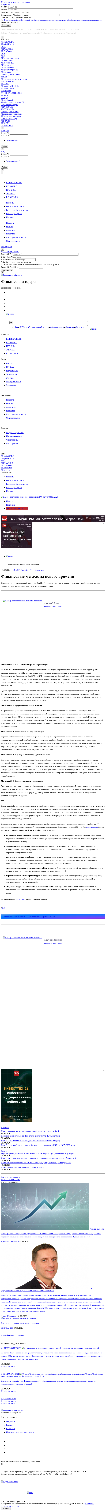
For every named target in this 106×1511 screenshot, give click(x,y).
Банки (17, 327)
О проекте (10, 1421)
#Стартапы (6, 91)
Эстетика (80, 327)
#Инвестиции (7, 60)
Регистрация (6, 247)
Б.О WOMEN (12, 197)
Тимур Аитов (7, 1328)
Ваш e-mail (6, 257)
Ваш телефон (7, 259)
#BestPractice (6, 468)
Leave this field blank (10, 22)
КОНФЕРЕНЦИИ (14, 183)
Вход (3, 151)
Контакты (10, 1429)
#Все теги (5, 470)
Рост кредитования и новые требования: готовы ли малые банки (47, 1289)
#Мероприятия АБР (9, 111)
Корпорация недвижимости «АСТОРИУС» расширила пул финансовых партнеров (37, 1153)
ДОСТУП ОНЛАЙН (10, 252)
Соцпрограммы (13, 241)
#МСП (4, 77)
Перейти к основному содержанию (16, 2)
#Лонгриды (6, 72)
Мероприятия (12, 443)
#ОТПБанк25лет (8, 109)
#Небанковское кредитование (14, 79)
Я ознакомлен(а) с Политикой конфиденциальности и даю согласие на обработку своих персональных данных (53, 20)
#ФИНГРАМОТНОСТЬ (11, 93)
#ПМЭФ (5, 84)
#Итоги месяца (7, 67)
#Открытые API (8, 81)
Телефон (5, 12)
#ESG (3, 46)
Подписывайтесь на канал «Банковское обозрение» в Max (29, 917)
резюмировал (92, 827)
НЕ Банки (24, 327)
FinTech (31, 570)
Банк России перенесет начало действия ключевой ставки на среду (30, 1140)
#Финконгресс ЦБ (9, 118)
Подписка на (7, 15)
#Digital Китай (7, 44)
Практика (10, 234)
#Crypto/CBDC (7, 42)
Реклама (9, 1425)
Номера (9, 501)
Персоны (10, 203)
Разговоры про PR (14, 214)
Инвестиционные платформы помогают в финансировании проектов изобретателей (38, 1158)
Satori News (20, 899)
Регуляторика (35, 327)
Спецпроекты (12, 440)
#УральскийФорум (9, 104)
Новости (10, 223)
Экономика (71, 327)
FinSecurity (23, 570)
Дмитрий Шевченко (10, 1241)
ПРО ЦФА (11, 190)
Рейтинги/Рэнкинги (15, 206)
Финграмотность (58, 327)
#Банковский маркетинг (11, 114)
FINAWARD (11, 186)
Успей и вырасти (96, 1229)
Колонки (10, 217)
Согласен (5, 1509)
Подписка (5, 4)
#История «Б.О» (8, 63)
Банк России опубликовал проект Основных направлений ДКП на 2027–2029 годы (38, 1145)
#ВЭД (3, 53)
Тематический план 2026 (17, 508)
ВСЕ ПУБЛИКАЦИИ (10, 1179)
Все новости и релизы (11, 1177)
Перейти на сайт (8, 1399)
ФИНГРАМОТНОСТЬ (11, 1348)
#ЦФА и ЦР (6, 95)
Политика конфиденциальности (20, 1432)
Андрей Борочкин (9, 1316)
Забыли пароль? (13, 140)
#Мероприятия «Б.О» (10, 74)
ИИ (3, 908)
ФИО (4, 7)
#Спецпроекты (7, 88)
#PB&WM (5, 121)
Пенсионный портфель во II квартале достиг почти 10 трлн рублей (30, 1136)
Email (4, 10)
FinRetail (14, 570)
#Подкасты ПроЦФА (10, 86)
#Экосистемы (7, 125)
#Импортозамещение (10, 58)
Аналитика (11, 230)
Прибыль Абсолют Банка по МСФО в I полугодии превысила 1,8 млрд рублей (36, 1163)
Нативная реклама (14, 436)
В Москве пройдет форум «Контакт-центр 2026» (22, 1167)
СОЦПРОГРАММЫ (10, 1374)
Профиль (5, 130)
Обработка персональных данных (16, 17)
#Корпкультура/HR (9, 70)
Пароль (5, 136)
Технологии (46, 327)
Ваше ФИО (7, 254)
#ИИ (3, 56)
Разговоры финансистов (17, 210)
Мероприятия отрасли (16, 237)
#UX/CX (5, 123)
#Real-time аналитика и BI (12, 102)
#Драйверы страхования (11, 116)
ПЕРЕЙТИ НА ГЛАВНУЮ (13, 1335)
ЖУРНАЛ (10, 193)
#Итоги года (6, 65)
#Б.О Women (6, 51)
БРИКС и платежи (28, 1318)
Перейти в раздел (8, 1366)
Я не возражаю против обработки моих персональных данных (31, 265)
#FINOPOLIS (7, 107)
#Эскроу (4, 98)
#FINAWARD (7, 49)
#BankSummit (7, 100)
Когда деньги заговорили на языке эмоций (80, 1348)
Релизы (9, 226)
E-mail (4, 133)
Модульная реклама (15, 432)
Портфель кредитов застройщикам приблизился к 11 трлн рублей (30, 1131)
